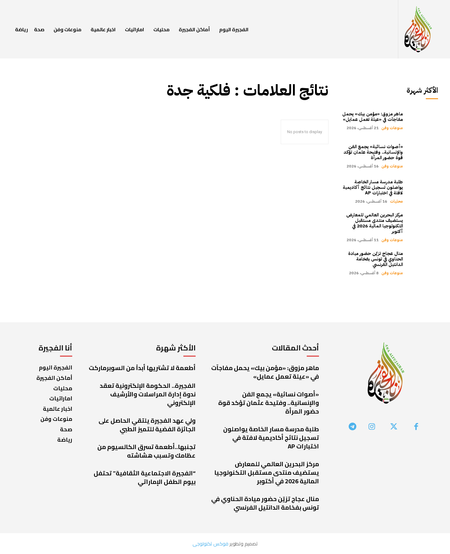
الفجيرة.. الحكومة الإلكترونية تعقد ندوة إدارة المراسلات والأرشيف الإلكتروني (148, 394)
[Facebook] (416, 427)
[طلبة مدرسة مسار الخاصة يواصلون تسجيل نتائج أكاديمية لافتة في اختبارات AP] (423, 191)
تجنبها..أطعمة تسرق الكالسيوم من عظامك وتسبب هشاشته (146, 451)
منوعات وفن (392, 127)
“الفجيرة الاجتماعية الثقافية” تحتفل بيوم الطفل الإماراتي (145, 477)
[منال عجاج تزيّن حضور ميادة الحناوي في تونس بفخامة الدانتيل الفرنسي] (423, 263)
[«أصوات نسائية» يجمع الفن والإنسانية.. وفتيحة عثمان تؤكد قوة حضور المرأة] (423, 155)
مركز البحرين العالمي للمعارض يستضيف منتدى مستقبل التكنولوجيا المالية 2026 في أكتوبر (374, 223)
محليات (396, 201)
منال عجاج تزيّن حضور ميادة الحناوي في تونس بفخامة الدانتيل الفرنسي (375, 259)
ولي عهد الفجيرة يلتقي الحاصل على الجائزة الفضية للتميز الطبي (147, 425)
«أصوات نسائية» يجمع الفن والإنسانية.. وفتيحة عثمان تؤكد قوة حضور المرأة (373, 152)
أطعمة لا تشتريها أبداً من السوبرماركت (142, 367)
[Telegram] (352, 427)
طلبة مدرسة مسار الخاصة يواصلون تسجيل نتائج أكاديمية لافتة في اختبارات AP (373, 187)
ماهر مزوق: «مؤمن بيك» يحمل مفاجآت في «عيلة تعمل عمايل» (372, 116)
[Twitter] (394, 427)
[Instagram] (371, 427)
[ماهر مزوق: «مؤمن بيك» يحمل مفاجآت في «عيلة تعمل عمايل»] (423, 120)
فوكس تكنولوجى (210, 543)
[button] (391, 29)
